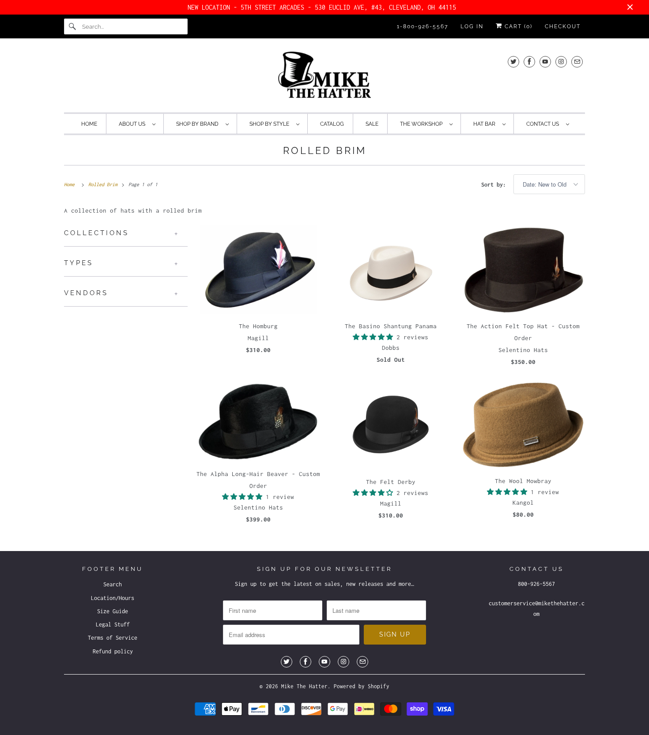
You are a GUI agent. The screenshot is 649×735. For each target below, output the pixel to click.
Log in (471, 26)
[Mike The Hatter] (324, 78)
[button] (374, 337)
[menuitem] (137, 124)
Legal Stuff (113, 624)
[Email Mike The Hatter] (577, 61)
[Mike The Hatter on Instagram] (561, 61)
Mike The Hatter (304, 686)
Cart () (517, 26)
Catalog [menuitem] (332, 124)
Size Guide (112, 611)
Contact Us (544, 124)
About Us (133, 124)
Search (112, 584)
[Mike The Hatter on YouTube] (545, 61)
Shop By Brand (198, 124)
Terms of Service (112, 637)
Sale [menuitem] (372, 124)
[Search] (73, 26)
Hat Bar (485, 124)
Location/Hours (112, 598)
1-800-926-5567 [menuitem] (422, 26)
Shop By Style (270, 124)
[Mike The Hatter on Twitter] (513, 61)
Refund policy (113, 651)
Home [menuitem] (89, 124)
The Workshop (422, 124)
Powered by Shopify (361, 686)
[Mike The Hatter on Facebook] (529, 61)
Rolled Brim (324, 150)
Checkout (563, 26)
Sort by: (495, 184)
